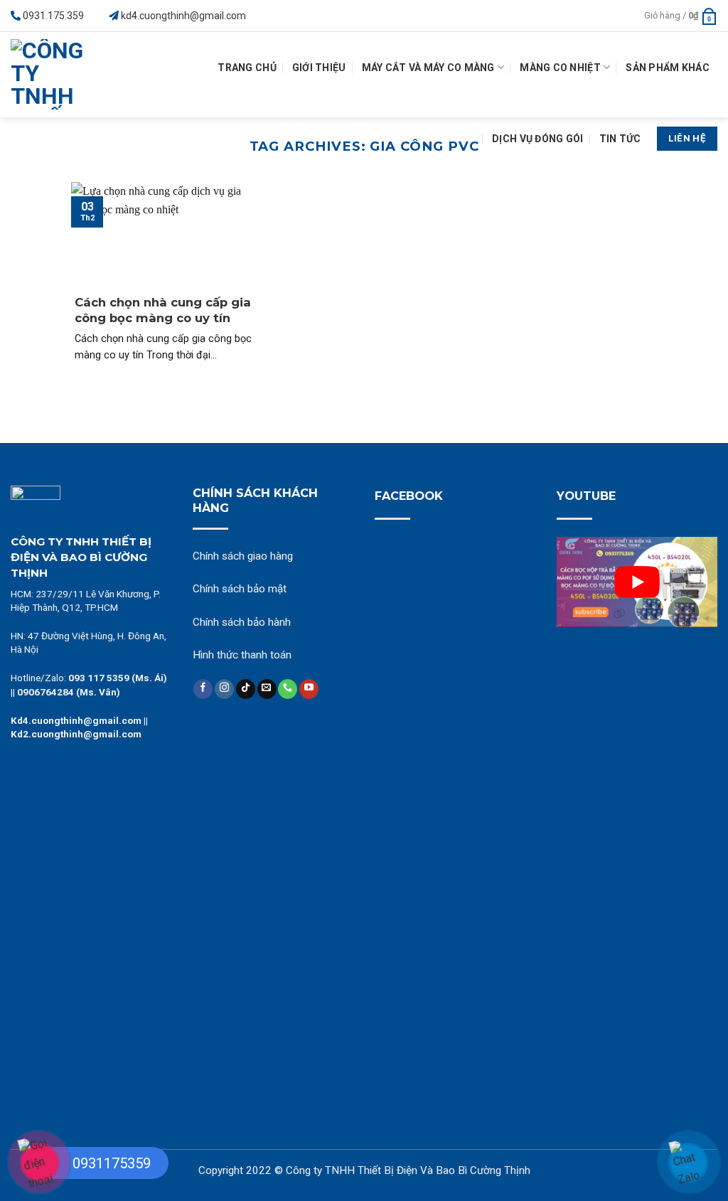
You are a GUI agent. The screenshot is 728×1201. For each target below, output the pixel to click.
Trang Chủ (247, 67)
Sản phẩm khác (668, 67)
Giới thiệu (319, 67)
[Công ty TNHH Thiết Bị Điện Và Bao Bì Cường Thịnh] (54, 74)
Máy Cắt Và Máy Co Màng (428, 67)
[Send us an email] (267, 689)
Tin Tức (620, 138)
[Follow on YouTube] (308, 689)
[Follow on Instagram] (224, 689)
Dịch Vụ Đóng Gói (537, 138)
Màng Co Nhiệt (560, 67)
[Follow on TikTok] (245, 689)
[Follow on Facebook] (203, 689)
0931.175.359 (53, 15)
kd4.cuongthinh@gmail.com (183, 15)
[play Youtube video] (637, 582)
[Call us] (287, 689)
